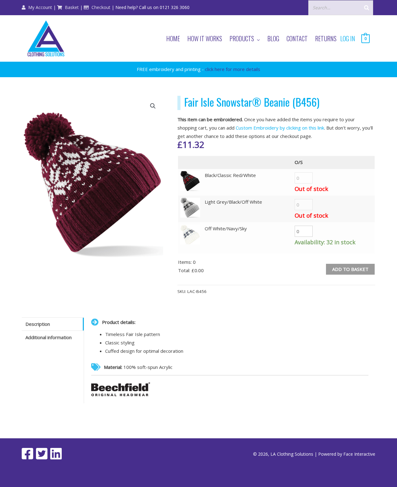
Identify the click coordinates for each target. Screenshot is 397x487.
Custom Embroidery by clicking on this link (280, 128)
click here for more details (232, 69)
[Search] (366, 8)
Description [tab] (37, 324)
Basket (71, 7)
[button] (152, 106)
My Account (39, 7)
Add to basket (350, 269)
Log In (347, 38)
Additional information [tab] (48, 337)
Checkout (100, 7)
